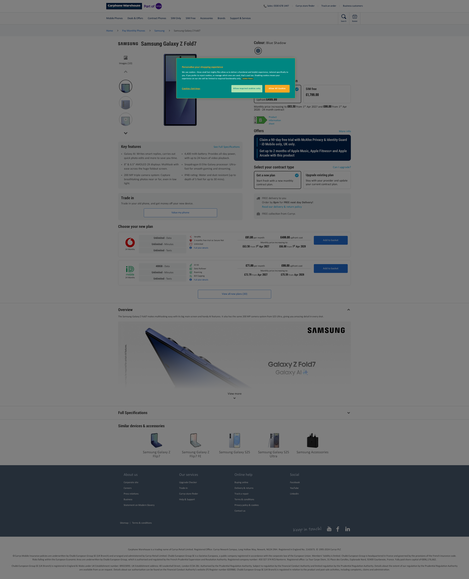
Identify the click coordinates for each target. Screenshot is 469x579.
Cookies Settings (191, 88)
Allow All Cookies (277, 88)
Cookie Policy (247, 79)
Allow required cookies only (246, 88)
